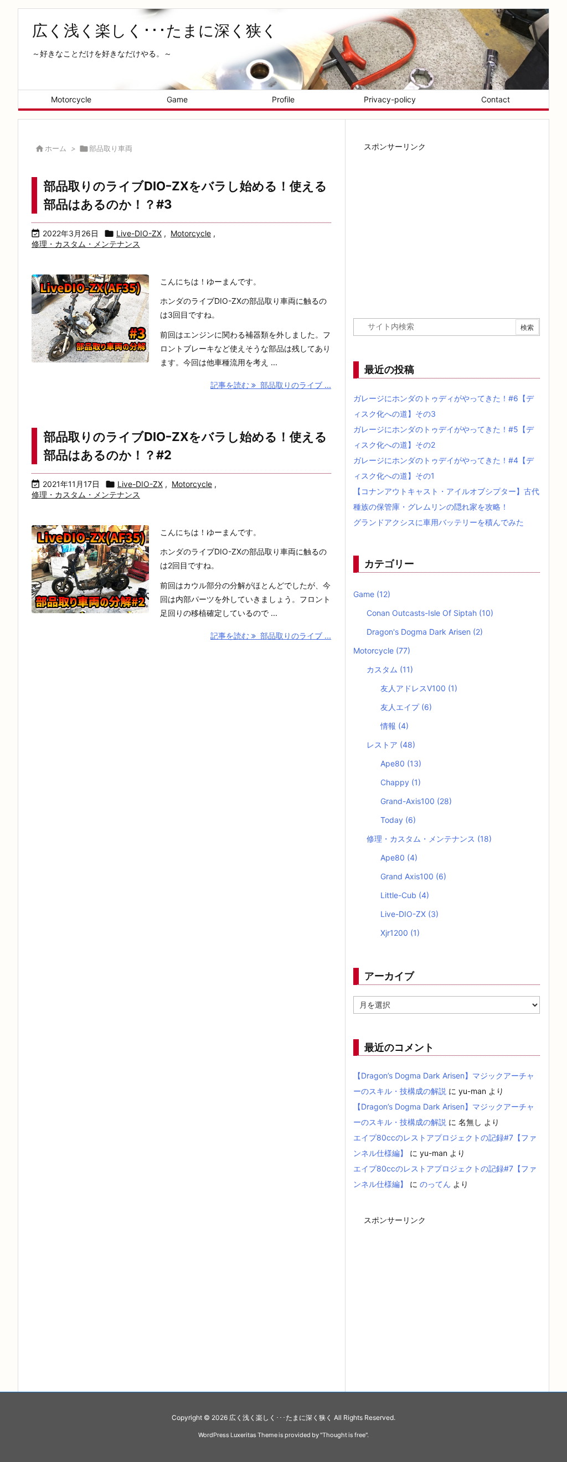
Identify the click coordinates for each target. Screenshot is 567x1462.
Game (371, 594)
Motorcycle (191, 233)
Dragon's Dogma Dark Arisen (425, 631)
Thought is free (343, 1435)
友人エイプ (406, 707)
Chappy (400, 782)
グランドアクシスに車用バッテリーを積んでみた (438, 522)
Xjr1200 (400, 932)
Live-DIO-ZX (139, 233)
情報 (394, 725)
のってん (435, 1184)
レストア (391, 744)
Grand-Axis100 (416, 801)
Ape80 (400, 763)
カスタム (390, 669)
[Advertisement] (447, 224)
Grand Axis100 (413, 876)
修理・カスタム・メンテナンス (86, 243)
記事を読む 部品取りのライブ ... (270, 385)
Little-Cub (404, 895)
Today (398, 820)
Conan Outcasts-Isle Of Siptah (430, 613)
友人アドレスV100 (418, 688)
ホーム (55, 148)
